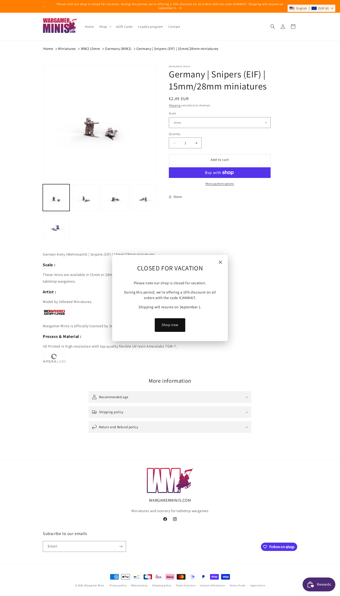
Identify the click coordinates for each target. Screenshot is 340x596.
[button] (311, 8)
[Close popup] (220, 262)
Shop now (170, 324)
